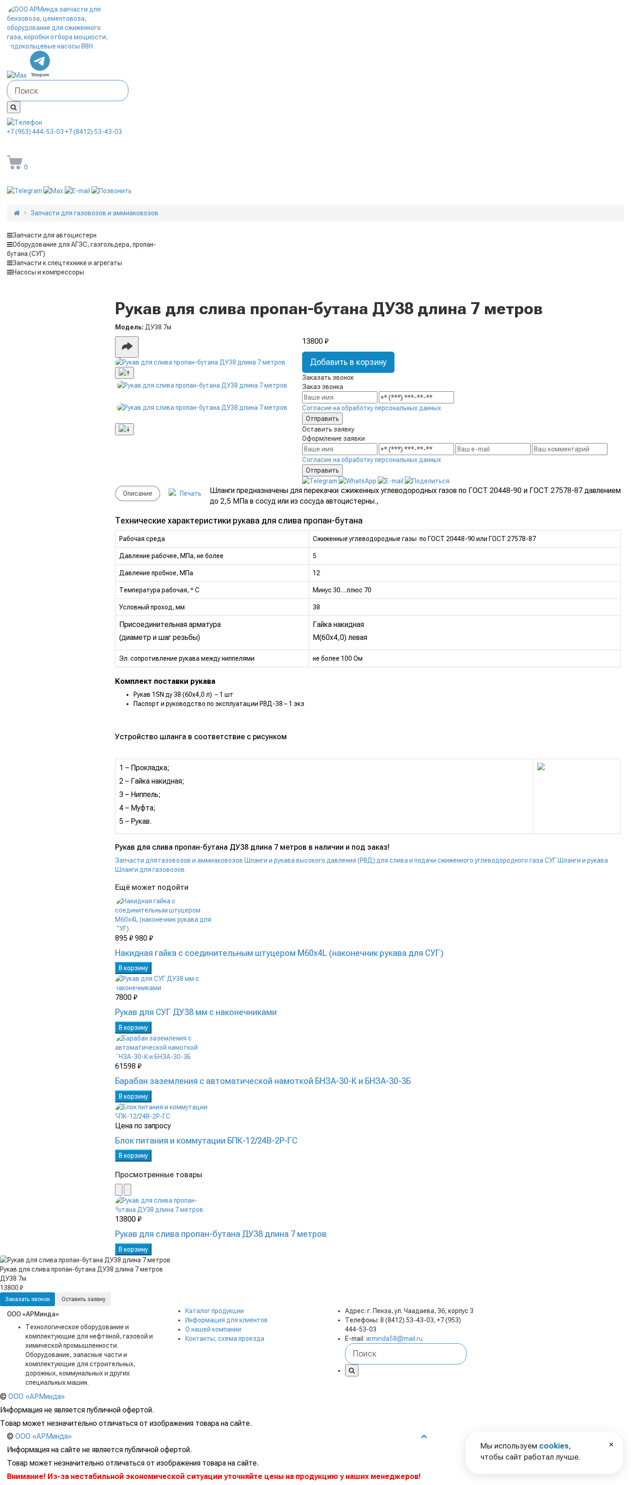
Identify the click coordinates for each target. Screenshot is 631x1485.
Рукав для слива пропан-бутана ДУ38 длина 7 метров (221, 1234)
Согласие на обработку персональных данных (371, 408)
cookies (554, 1445)
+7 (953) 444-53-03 (35, 131)
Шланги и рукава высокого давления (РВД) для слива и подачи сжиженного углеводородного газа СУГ (400, 860)
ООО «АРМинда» (36, 1396)
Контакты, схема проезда (224, 1338)
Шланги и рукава (583, 860)
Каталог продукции (214, 1311)
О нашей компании (213, 1329)
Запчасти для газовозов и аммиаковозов (179, 860)
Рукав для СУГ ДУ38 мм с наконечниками (196, 1012)
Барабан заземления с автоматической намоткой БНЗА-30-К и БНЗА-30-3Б (263, 1081)
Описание (137, 493)
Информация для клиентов (226, 1320)
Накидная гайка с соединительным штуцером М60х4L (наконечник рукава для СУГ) (279, 953)
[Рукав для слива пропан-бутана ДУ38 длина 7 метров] (202, 362)
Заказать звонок (27, 1299)
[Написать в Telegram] (40, 75)
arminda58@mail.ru (59, 145)
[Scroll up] (124, 373)
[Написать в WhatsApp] (358, 481)
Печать (189, 493)
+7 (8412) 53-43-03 (93, 131)
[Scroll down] (124, 429)
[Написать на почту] (78, 191)
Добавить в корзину (348, 362)
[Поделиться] (127, 347)
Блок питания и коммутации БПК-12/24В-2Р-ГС (206, 1140)
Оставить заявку (83, 1299)
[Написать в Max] (17, 75)
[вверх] (424, 1436)
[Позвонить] (111, 191)
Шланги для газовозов (150, 869)
